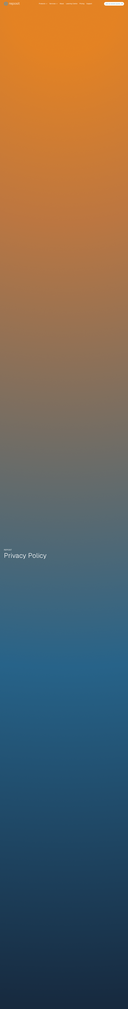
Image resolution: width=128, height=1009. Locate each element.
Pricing (81, 4)
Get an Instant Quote (113, 4)
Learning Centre (71, 4)
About (62, 4)
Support (89, 4)
